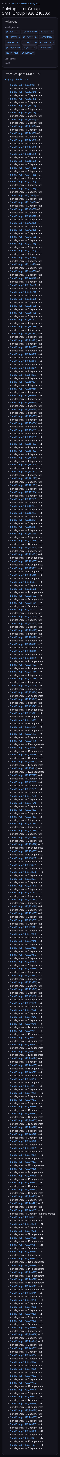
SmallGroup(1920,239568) (23, 1003)
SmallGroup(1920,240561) (23, 1244)
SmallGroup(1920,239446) (23, 940)
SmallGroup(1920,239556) (23, 996)
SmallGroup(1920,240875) (23, 1368)
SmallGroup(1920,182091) (23, 485)
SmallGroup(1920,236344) (23, 768)
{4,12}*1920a (46, 31)
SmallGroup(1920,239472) (23, 954)
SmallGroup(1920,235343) (23, 706)
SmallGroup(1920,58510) (23, 312)
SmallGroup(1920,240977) (23, 1396)
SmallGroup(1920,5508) (22, 84)
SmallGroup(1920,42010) (23, 202)
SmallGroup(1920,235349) (23, 720)
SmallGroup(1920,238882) (23, 899)
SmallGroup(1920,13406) (23, 105)
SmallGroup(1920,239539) (23, 982)
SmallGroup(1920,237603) (23, 782)
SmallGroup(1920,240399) (23, 1154)
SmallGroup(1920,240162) (23, 1051)
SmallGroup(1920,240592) (23, 1258)
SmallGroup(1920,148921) (23, 368)
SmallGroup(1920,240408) (23, 1168)
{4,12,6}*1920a (13, 37)
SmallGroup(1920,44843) (23, 264)
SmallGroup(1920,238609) (23, 865)
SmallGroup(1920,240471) (23, 1203)
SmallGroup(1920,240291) (23, 1113)
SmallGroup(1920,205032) (23, 595)
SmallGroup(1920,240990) (23, 1410)
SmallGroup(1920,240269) (23, 1092)
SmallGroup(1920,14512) (23, 119)
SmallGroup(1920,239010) (23, 906)
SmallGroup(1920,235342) (23, 699)
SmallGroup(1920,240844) (23, 1341)
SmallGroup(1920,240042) (23, 1016)
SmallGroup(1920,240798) (23, 1300)
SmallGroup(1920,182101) (23, 499)
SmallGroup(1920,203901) (23, 554)
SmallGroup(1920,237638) (23, 796)
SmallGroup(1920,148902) (23, 361)
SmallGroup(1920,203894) (23, 540)
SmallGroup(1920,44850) (23, 271)
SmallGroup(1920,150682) (23, 416)
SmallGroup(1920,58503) (23, 305)
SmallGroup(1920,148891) (23, 340)
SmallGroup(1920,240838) (23, 1334)
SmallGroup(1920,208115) (23, 630)
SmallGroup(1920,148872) (23, 319)
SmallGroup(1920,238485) (23, 830)
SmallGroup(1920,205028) (23, 588)
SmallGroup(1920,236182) (23, 747)
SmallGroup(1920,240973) (23, 1382)
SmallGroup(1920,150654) (23, 381)
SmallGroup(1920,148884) (23, 326)
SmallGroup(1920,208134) (23, 671)
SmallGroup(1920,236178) (23, 740)
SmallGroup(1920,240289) (23, 1106)
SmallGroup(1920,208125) (23, 657)
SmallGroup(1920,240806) (23, 1313)
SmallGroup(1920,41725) (23, 167)
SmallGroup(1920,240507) (23, 1217)
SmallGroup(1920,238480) (23, 823)
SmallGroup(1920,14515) (23, 126)
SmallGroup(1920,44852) (23, 278)
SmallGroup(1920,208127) (23, 664)
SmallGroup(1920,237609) (23, 789)
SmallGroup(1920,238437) (23, 816)
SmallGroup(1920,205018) (23, 575)
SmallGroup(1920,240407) (23, 1161)
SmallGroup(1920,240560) (23, 1237)
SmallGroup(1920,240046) (23, 1023)
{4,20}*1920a (46, 37)
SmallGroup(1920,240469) (23, 1196)
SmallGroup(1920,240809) (23, 1320)
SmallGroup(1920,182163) (23, 533)
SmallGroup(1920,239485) (23, 968)
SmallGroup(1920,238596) (23, 837)
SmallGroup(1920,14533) (23, 133)
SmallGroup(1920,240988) (23, 1403)
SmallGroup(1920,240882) (23, 1375)
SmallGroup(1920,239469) (23, 947)
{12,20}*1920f (45, 47)
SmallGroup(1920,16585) (23, 153)
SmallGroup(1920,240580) (23, 1251)
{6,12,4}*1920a (47, 42)
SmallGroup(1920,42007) (23, 195)
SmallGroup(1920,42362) (23, 250)
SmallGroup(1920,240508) (23, 1224)
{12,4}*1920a (29, 47)
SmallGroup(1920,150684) (23, 423)
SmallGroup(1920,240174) (23, 1058)
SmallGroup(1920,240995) (23, 1424)
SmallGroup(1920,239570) (23, 1010)
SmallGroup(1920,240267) (23, 1085)
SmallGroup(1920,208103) (23, 623)
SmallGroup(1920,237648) (23, 802)
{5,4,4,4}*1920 (12, 42)
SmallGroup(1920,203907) (23, 568)
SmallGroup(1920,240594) (23, 1265)
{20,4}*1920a (12, 52)
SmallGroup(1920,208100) (23, 616)
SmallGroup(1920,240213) (23, 1072)
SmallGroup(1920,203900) (23, 547)
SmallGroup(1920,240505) (23, 1210)
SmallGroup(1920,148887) (23, 333)
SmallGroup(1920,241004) (23, 1444)
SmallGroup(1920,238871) (23, 892)
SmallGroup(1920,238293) (23, 809)
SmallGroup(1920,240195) (23, 1065)
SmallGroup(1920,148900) (23, 354)
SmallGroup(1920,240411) (23, 1182)
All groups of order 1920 (16, 79)
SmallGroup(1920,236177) (23, 733)
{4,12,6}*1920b (30, 37)
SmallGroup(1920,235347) (23, 713)
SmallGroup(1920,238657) (23, 878)
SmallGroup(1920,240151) (23, 1044)
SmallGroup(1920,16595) (23, 160)
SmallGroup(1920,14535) (23, 140)
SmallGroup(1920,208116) (23, 637)
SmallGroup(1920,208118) (23, 651)
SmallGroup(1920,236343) (23, 761)
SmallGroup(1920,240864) (23, 1355)
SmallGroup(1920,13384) (23, 91)
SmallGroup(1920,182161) (23, 526)
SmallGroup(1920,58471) (23, 292)
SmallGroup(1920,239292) (23, 920)
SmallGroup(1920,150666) (23, 388)
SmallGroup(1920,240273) (23, 1099)
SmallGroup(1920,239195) (23, 913)
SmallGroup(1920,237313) (23, 775)
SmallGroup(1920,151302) (23, 450)
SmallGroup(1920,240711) (23, 1293)
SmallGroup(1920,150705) (23, 437)
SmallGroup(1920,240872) (23, 1362)
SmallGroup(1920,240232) (23, 1079)
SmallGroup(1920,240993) (23, 1417)
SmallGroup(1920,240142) (23, 1037)
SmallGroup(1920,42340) (23, 229)
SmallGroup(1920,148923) (23, 374)
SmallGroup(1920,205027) (23, 582)
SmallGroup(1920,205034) (23, 602)
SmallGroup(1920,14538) (23, 147)
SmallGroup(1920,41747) (23, 181)
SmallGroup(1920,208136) (23, 678)
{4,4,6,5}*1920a (30, 31)
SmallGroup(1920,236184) (23, 754)
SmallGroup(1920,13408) (23, 112)
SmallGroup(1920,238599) (23, 851)
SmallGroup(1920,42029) (23, 209)
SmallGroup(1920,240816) (23, 1327)
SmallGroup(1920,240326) (23, 1141)
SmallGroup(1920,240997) (23, 1438)
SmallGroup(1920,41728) (23, 174)
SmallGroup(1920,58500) (23, 298)
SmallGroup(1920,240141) (23, 1030)
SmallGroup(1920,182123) (23, 512)
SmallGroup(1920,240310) (23, 1127)
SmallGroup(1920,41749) (23, 188)
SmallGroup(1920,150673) (23, 402)
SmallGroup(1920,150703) (23, 430)
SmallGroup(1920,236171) (23, 726)
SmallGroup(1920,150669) (23, 395)
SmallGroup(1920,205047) (23, 609)
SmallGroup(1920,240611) (23, 1286)
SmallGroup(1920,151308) (23, 464)
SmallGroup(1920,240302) (23, 1120)
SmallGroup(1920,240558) (23, 1230)
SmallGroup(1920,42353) (23, 236)
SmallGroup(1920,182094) (23, 492)
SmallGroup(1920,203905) (23, 561)
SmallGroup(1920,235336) (23, 692)
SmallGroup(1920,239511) (23, 975)
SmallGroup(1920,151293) (23, 443)
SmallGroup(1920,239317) (23, 927)
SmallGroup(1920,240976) (23, 1389)
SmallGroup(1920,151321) (23, 471)
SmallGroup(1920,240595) (23, 1272)
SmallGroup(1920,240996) (23, 1431)
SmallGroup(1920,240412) (23, 1189)
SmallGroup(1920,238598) (23, 844)
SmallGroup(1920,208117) (23, 644)
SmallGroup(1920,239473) (23, 961)
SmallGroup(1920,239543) (23, 989)
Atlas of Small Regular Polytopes (26, 3)
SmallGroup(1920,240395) (23, 1148)
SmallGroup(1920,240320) (23, 1134)
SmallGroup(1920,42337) (23, 222)
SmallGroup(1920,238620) (23, 871)
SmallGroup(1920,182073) (23, 478)
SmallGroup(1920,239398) (23, 934)
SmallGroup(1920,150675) (23, 409)
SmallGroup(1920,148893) (23, 347)
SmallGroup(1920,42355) (23, 243)
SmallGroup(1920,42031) (23, 216)
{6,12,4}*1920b (13, 47)
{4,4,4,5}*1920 (12, 31)
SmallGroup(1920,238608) (23, 858)
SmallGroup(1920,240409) (23, 1175)
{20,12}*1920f (27, 52)
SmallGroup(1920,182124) (23, 519)
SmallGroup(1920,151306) (23, 457)
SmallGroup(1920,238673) (23, 885)
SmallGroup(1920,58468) (23, 285)
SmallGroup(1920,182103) (23, 506)
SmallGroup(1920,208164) (23, 685)
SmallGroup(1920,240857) (23, 1348)
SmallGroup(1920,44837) (23, 257)
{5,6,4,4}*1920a (30, 42)
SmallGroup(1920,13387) (23, 98)
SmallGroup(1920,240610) (23, 1279)
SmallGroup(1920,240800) (23, 1306)
